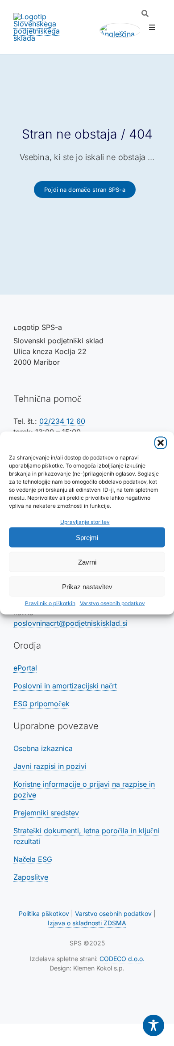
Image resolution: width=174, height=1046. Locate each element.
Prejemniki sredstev (46, 812)
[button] (160, 443)
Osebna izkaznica (43, 748)
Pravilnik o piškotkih (50, 603)
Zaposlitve (30, 877)
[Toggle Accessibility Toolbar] (153, 1025)
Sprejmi (87, 537)
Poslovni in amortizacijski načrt (65, 685)
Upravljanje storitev (85, 522)
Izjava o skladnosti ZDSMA (87, 923)
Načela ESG (32, 859)
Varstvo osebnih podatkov (112, 603)
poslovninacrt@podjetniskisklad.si (70, 623)
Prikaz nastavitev (87, 586)
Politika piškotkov (44, 913)
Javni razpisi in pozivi (50, 766)
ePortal (25, 667)
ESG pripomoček (41, 703)
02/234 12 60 (62, 421)
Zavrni (87, 561)
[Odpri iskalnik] (145, 13)
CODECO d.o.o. (122, 958)
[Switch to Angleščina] (120, 31)
